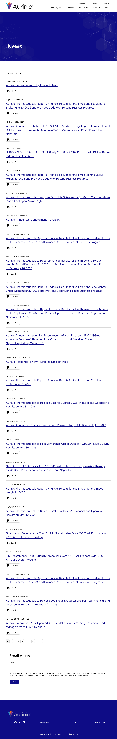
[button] (55, 7)
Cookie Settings (99, 722)
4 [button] (18, 641)
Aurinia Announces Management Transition (33, 219)
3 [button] (14, 641)
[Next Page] (41, 641)
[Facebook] (15, 722)
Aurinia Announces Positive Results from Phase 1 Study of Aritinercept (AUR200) (56, 425)
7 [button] (29, 641)
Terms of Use (72, 722)
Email (12, 662)
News (106, 7)
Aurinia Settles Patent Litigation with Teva (32, 85)
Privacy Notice (45, 722)
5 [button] (22, 641)
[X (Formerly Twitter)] (19, 722)
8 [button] (33, 641)
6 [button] (25, 641)
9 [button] (36, 641)
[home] (19, 6)
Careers (94, 3)
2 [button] (11, 641)
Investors (82, 3)
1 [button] (7, 641)
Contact (106, 3)
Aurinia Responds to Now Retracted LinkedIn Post (37, 361)
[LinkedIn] (23, 722)
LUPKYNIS (69, 7)
